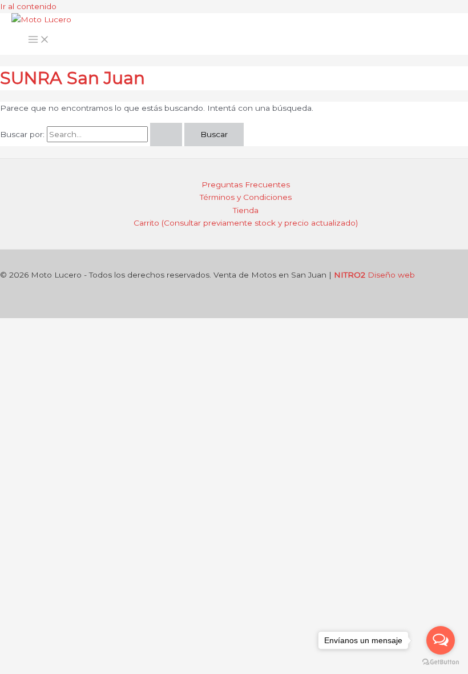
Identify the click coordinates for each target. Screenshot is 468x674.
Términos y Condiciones (246, 197)
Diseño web (374, 274)
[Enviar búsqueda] (166, 135)
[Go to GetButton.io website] (440, 662)
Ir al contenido (28, 6)
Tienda (246, 210)
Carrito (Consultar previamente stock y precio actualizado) (246, 222)
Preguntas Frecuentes (245, 184)
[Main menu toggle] (38, 40)
